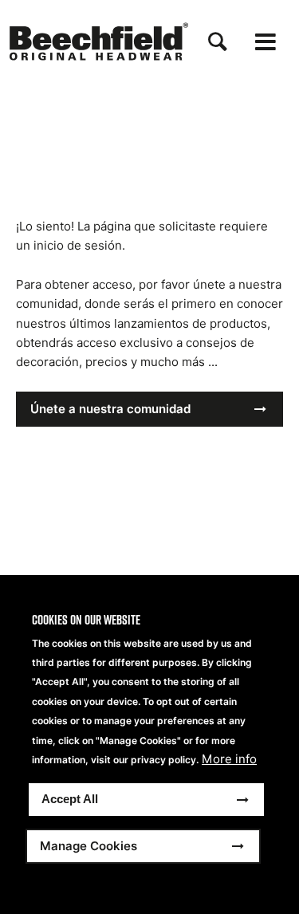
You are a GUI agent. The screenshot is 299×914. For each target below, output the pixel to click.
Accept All (69, 799)
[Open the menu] (265, 41)
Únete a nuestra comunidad (110, 408)
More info (229, 759)
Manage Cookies (88, 845)
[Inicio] (99, 41)
